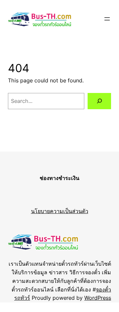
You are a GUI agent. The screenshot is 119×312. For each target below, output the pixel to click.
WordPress (97, 297)
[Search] (99, 101)
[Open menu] (107, 19)
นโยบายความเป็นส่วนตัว (59, 211)
